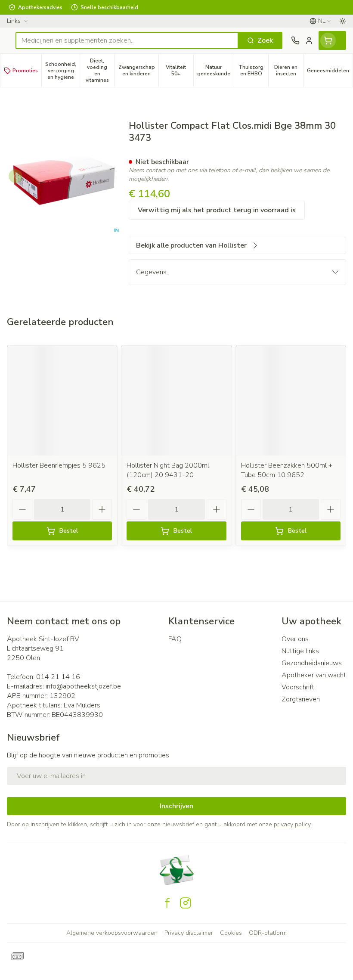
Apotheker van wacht (314, 675)
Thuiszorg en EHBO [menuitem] (253, 70)
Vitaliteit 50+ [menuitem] (179, 70)
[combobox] (126, 40)
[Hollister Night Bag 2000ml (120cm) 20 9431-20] (176, 401)
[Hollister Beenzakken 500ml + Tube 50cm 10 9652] (291, 401)
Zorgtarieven (301, 699)
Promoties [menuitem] (25, 70)
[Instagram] (185, 902)
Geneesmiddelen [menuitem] (330, 72)
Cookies (231, 933)
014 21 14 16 (58, 677)
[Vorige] (15, 176)
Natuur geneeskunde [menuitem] (215, 70)
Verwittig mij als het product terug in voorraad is (217, 210)
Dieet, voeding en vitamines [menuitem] (100, 70)
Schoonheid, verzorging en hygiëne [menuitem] (62, 71)
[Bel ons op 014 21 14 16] (295, 40)
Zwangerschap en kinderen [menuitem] (138, 70)
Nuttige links (300, 651)
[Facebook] (167, 902)
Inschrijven (176, 806)
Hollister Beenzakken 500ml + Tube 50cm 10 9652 (286, 470)
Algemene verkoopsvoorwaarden (112, 933)
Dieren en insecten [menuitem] (288, 70)
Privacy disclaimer (188, 933)
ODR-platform (268, 933)
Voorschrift (298, 687)
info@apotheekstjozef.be (83, 686)
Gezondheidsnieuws (312, 663)
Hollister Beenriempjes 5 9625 (58, 465)
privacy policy (292, 824)
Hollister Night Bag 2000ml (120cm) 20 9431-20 (168, 470)
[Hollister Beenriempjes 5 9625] (62, 401)
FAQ (175, 639)
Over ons (295, 639)
